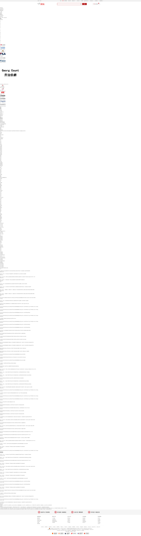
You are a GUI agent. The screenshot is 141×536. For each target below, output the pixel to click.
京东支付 (71, 531)
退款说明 (84, 520)
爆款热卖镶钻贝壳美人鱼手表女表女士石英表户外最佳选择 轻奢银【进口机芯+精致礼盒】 (13, 348)
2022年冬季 (2, 266)
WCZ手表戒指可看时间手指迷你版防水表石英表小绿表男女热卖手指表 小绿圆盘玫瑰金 (12, 333)
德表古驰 (9, 505)
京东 (44, 4)
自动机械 (1, 138)
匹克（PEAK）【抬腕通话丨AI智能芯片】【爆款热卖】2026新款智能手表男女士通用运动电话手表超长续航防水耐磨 (17, 289)
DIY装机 (99, 519)
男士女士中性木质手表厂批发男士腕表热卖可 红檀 (7, 401)
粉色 (0, 204)
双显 (0, 210)
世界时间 (1, 164)
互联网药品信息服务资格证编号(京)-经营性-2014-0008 (75, 528)
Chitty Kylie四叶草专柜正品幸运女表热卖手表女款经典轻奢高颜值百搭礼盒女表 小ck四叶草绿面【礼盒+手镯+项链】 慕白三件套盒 (19, 450)
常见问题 (38, 521)
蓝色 (0, 201)
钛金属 (1, 178)
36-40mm (1, 225)
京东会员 (78, 0)
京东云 (75, 531)
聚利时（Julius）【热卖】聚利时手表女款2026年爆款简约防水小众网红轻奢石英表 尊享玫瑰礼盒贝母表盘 (15, 457)
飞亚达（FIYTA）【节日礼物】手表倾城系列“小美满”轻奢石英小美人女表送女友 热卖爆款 (13, 273)
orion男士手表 (5, 505)
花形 (0, 160)
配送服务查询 (54, 520)
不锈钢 (1, 132)
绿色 (0, 208)
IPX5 (0, 194)
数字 (0, 209)
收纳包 (1, 12)
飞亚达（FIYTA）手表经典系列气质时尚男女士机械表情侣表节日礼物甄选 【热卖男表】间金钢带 (14, 300)
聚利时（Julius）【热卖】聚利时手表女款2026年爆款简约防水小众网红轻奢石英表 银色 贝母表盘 (14, 469)
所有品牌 (1, 19)
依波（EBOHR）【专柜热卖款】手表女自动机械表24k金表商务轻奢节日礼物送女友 (12, 279)
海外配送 (53, 522)
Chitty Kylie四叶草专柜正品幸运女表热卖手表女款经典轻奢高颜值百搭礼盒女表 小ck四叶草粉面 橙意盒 (15, 312)
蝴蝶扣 (1, 218)
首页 (0, 17)
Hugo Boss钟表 (14, 505)
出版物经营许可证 (64, 529)
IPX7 (0, 192)
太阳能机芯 (1, 137)
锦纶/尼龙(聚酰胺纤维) (3, 177)
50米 (0, 189)
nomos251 (23, 505)
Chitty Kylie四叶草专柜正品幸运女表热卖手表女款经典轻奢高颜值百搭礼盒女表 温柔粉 (12, 360)
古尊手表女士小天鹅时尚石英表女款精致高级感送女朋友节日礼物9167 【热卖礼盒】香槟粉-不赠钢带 (15, 437)
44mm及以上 (2, 227)
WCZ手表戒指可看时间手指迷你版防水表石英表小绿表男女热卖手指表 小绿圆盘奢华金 (12, 422)
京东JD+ (99, 523)
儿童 (0, 143)
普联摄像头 (1, 10)
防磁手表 (1, 165)
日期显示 (1, 162)
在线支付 (68, 519)
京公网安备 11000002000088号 (55, 528)
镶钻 (0, 187)
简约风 (1, 144)
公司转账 (68, 522)
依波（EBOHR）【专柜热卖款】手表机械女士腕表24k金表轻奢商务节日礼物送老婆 (12, 446)
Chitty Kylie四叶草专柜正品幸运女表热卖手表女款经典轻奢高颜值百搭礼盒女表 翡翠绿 (12, 354)
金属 (0, 171)
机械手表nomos (28, 505)
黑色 (0, 199)
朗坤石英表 (50, 505)
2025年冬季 (2, 264)
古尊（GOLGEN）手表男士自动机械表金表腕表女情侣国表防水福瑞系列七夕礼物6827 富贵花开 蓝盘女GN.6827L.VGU (17, 276)
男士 (0, 139)
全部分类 (1, 7)
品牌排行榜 (1, 9)
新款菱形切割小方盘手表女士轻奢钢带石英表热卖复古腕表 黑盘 (9, 366)
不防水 (1, 191)
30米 (0, 188)
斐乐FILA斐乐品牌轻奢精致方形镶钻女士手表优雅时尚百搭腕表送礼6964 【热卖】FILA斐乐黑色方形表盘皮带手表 (17, 345)
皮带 (0, 170)
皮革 (0, 172)
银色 (0, 206)
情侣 (0, 142)
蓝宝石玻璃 (1, 134)
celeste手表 (46, 505)
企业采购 (82, 0)
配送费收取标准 (54, 521)
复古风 (1, 152)
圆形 (0, 155)
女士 (0, 140)
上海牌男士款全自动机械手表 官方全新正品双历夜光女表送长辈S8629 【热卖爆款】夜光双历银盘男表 (15, 270)
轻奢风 (1, 154)
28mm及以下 (2, 223)
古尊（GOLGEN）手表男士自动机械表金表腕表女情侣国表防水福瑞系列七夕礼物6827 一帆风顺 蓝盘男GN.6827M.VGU (17, 440)
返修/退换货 (84, 521)
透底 (0, 228)
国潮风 (1, 146)
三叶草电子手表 (34, 505)
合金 (0, 131)
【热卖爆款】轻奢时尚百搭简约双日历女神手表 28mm (8, 318)
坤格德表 (42, 505)
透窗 (0, 230)
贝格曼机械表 (19, 505)
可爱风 (1, 153)
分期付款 (68, 520)
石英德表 (1, 505)
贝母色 (1, 205)
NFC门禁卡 (1, 233)
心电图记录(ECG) (2, 231)
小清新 (1, 145)
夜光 (0, 167)
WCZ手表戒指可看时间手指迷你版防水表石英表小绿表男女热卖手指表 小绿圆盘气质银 (12, 428)
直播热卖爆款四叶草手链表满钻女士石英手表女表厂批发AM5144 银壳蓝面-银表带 (12, 404)
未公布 (1, 198)
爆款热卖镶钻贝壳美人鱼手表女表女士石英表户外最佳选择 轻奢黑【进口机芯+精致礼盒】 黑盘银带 (14, 351)
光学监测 (1, 232)
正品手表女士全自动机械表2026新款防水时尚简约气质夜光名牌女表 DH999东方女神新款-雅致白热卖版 (15, 330)
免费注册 (65, 0)
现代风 (1, 147)
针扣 (0, 222)
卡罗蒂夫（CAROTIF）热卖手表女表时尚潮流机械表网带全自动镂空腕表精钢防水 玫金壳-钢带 (14, 443)
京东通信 (99, 522)
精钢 (0, 133)
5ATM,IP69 (1, 197)
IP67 (0, 196)
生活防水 (1, 190)
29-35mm (1, 224)
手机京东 (86, 0)
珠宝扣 (1, 220)
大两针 (1, 161)
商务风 (1, 149)
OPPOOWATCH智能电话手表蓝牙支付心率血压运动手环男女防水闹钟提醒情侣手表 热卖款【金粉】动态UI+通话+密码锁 (17, 297)
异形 (0, 158)
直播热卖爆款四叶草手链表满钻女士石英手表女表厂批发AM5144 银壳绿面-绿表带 (12, 413)
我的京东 (73, 0)
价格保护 (84, 519)
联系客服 (38, 523)
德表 (2, 17)
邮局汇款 (68, 521)
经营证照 (82, 530)
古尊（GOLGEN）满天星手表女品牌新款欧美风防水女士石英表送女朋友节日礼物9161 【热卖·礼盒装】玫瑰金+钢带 (17, 425)
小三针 (1, 168)
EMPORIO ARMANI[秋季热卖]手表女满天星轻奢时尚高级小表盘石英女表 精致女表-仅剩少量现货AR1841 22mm (16, 431)
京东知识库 (1, 8)
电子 (0, 135)
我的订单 (69, 0)
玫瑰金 (1, 185)
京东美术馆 (1, 15)
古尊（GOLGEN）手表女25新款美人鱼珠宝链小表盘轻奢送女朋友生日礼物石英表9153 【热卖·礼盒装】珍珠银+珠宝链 (17, 419)
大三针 (1, 166)
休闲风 (1, 150)
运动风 (1, 151)
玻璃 (0, 128)
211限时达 (53, 519)
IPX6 (0, 193)
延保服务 (99, 520)
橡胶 (0, 186)
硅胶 (0, 175)
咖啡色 (1, 207)
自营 (0, 281)
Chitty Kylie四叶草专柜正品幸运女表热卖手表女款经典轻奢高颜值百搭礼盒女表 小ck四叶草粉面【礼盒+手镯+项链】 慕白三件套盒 (19, 306)
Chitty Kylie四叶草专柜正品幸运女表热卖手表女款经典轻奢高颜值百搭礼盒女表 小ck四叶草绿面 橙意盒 (15, 327)
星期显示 (1, 163)
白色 (0, 200)
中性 (0, 141)
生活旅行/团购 (39, 520)
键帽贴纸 (1, 14)
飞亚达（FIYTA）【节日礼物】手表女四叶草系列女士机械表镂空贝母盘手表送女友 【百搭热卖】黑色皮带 (15, 286)
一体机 (1, 11)
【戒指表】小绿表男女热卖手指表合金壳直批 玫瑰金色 (8, 363)
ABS (0, 183)
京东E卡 (99, 521)
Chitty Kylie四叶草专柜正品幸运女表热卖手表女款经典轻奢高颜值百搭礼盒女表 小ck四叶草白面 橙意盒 (15, 324)
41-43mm (1, 226)
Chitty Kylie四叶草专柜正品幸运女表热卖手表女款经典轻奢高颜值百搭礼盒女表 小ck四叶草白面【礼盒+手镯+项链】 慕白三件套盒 (19, 315)
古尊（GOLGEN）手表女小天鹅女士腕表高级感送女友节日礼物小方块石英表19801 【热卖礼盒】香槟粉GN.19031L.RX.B (18, 369)
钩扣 (0, 221)
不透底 (1, 229)
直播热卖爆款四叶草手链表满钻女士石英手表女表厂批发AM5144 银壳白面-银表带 (12, 410)
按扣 (0, 219)
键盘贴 (1, 13)
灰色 (0, 202)
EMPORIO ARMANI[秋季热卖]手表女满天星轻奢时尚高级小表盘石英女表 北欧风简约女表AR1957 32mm (15, 434)
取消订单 (84, 522)
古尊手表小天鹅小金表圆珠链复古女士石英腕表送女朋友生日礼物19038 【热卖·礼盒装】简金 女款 (14, 303)
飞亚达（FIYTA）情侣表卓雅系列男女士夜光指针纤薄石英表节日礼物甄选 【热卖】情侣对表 (13, 283)
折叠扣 (1, 217)
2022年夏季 (2, 265)
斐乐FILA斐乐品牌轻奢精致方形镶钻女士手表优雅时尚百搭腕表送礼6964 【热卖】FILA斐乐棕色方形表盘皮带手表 (17, 342)
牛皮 (0, 173)
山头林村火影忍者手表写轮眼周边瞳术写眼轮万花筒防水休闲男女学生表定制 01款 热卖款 (13, 336)
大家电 (38, 522)
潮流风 (1, 148)
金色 (0, 203)
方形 (0, 157)
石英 (0, 136)
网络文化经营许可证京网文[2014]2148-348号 (74, 529)
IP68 (0, 195)
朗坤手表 (38, 505)
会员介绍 (38, 519)
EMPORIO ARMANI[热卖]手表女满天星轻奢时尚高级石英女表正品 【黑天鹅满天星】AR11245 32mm (15, 407)
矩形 (0, 159)
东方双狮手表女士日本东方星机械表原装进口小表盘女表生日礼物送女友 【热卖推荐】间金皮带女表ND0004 (16, 416)
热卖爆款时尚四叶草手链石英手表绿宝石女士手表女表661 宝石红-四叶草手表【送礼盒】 (13, 357)
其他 (0, 156)
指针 (0, 211)
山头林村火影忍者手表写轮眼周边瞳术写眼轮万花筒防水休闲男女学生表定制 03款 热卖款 (13, 339)
